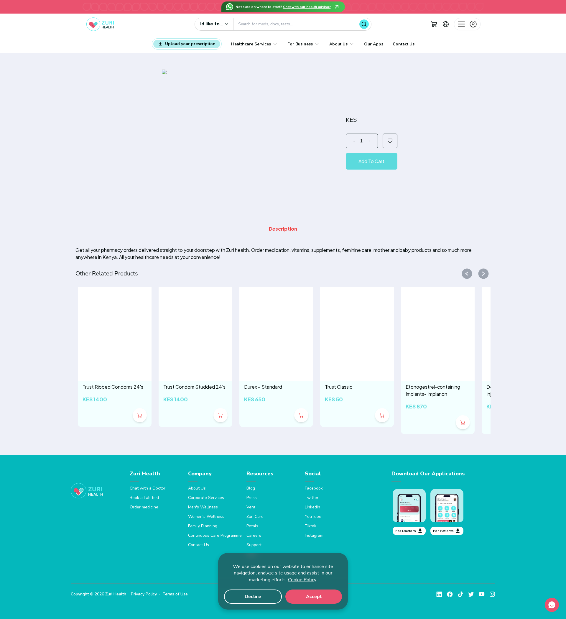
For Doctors (405, 530)
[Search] (364, 24)
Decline (253, 596)
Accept (314, 596)
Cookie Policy (302, 580)
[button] (433, 24)
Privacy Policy (144, 594)
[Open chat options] (552, 605)
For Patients (443, 530)
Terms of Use (175, 594)
